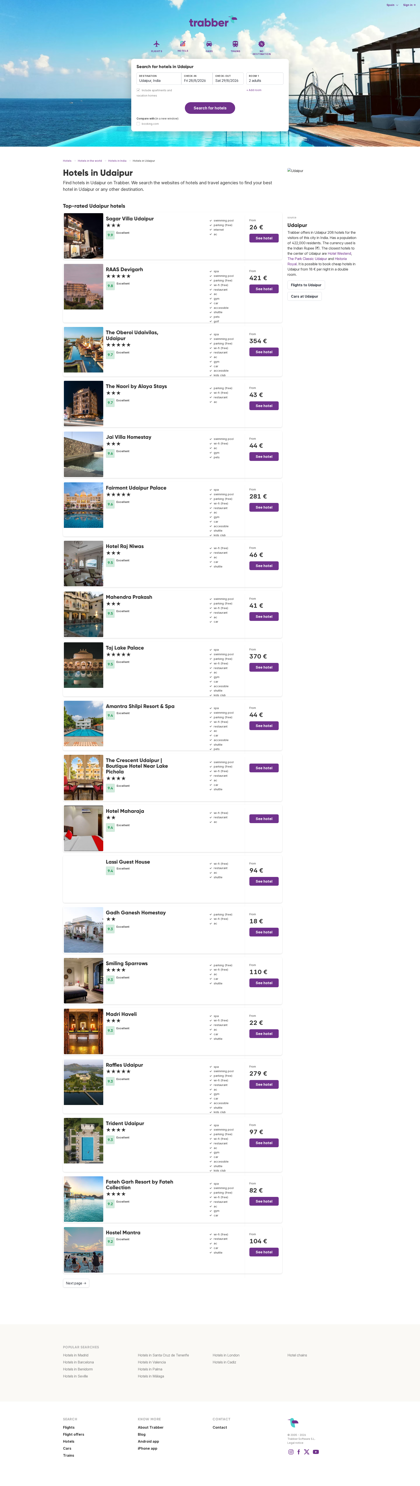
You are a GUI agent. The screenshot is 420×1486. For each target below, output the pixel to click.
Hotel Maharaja (125, 811)
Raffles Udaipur (124, 1065)
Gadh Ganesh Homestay (136, 912)
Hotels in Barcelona (78, 1362)
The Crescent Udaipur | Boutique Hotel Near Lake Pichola (137, 766)
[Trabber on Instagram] (290, 1454)
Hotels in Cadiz (224, 1362)
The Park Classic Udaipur (307, 258)
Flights (69, 1427)
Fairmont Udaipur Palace (136, 488)
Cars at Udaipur (304, 296)
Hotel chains (297, 1355)
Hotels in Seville (75, 1376)
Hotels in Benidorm (78, 1369)
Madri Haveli (121, 1014)
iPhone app (147, 1448)
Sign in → (409, 5)
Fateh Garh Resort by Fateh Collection (139, 1185)
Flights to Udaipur (306, 285)
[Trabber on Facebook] (298, 1454)
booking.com (150, 123)
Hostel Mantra (123, 1232)
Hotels (68, 1441)
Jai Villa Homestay (128, 437)
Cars (67, 1448)
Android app (148, 1441)
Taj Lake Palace (125, 648)
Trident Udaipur (125, 1123)
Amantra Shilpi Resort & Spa (140, 706)
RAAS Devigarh (124, 269)
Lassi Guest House (128, 862)
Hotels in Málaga (151, 1376)
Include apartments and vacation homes (154, 93)
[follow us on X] (306, 1454)
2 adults (255, 80)
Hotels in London (226, 1355)
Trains (68, 1455)
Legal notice (295, 1442)
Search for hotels (210, 108)
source (291, 217)
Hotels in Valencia (152, 1362)
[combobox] (158, 78)
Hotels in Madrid (75, 1355)
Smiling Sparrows (127, 963)
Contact (220, 1427)
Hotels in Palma (150, 1369)
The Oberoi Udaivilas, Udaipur (132, 335)
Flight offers (73, 1434)
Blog (141, 1434)
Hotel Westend (339, 253)
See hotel (264, 238)
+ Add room (253, 90)
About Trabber (151, 1427)
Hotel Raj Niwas (125, 546)
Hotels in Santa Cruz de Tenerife (163, 1355)
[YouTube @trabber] (315, 1454)
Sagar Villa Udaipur (130, 218)
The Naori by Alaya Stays (136, 386)
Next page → (76, 1283)
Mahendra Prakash (129, 597)
